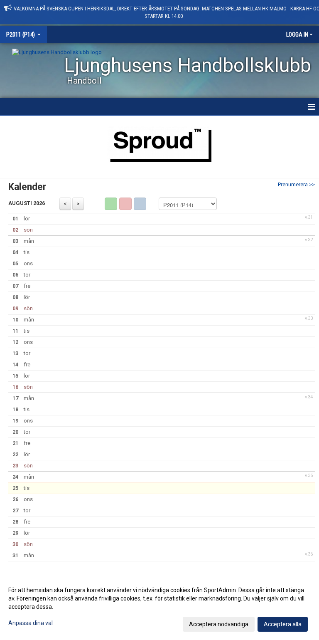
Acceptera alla (283, 624)
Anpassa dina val (30, 623)
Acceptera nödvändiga (218, 624)
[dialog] (159, 606)
